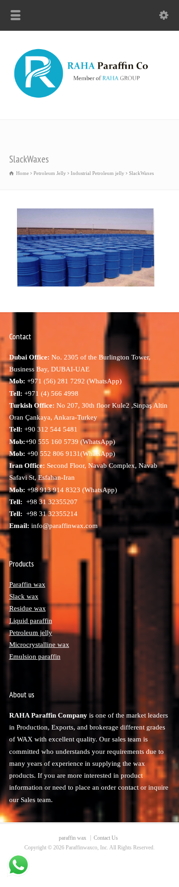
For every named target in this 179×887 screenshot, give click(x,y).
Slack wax (24, 596)
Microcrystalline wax (39, 644)
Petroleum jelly (30, 632)
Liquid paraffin (30, 620)
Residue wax (27, 608)
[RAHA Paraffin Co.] (89, 99)
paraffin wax (72, 838)
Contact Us (106, 838)
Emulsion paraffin (35, 656)
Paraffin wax (27, 584)
